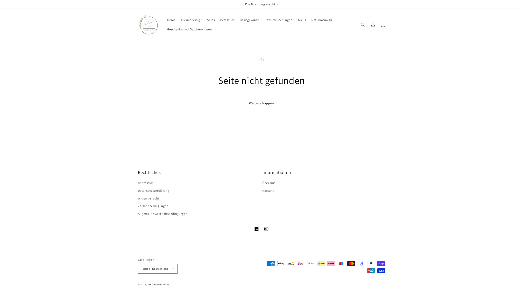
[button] (363, 25)
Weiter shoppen (261, 103)
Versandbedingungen (153, 206)
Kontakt (268, 190)
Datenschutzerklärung (153, 190)
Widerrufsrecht (148, 198)
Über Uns (268, 183)
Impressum (146, 183)
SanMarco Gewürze (158, 284)
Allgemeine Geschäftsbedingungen (162, 214)
